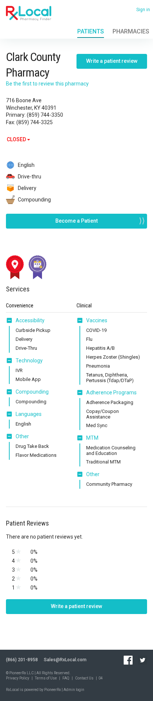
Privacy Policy (17, 678)
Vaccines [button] (96, 320)
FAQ (65, 678)
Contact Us (84, 678)
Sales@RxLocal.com (65, 659)
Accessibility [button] (30, 320)
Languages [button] (29, 414)
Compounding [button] (32, 392)
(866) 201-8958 (22, 659)
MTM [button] (92, 438)
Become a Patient (76, 221)
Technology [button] (29, 361)
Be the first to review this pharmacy (47, 84)
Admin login (74, 690)
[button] (11, 320)
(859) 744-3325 (34, 122)
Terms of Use (46, 678)
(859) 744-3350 (45, 115)
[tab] (25, 321)
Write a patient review (111, 61)
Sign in (143, 9)
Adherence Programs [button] (111, 392)
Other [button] (22, 436)
